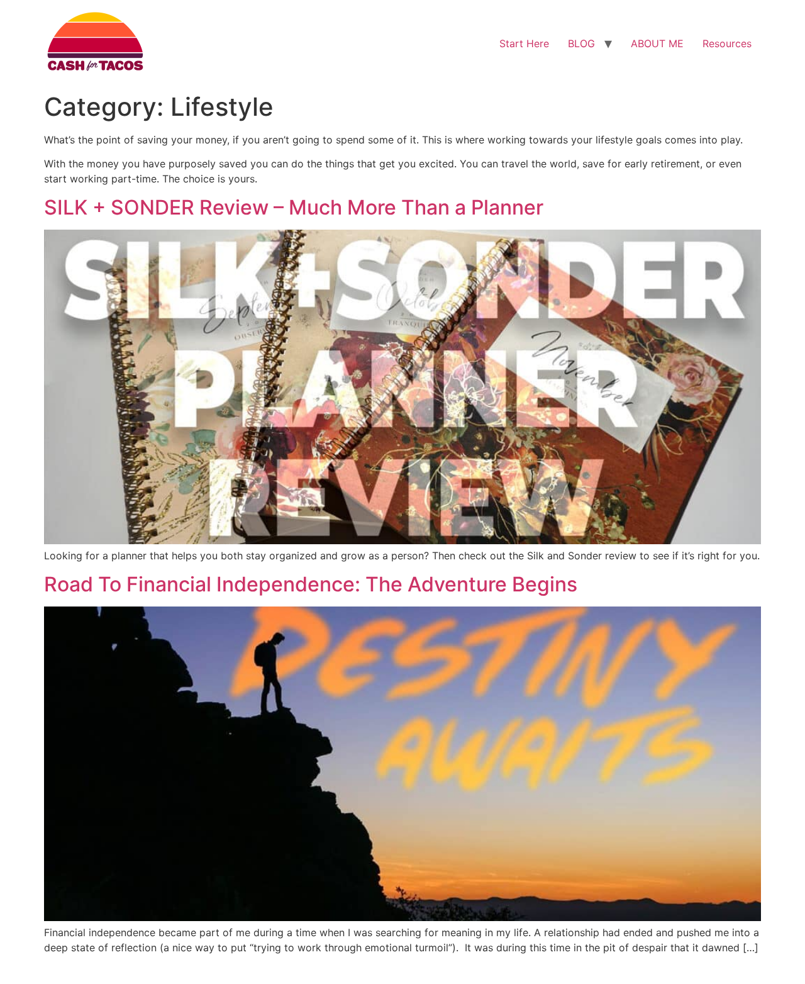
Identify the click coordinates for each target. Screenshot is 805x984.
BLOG (581, 43)
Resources (727, 43)
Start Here (524, 43)
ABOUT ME (657, 43)
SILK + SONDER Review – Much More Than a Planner (293, 207)
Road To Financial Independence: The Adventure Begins (310, 584)
